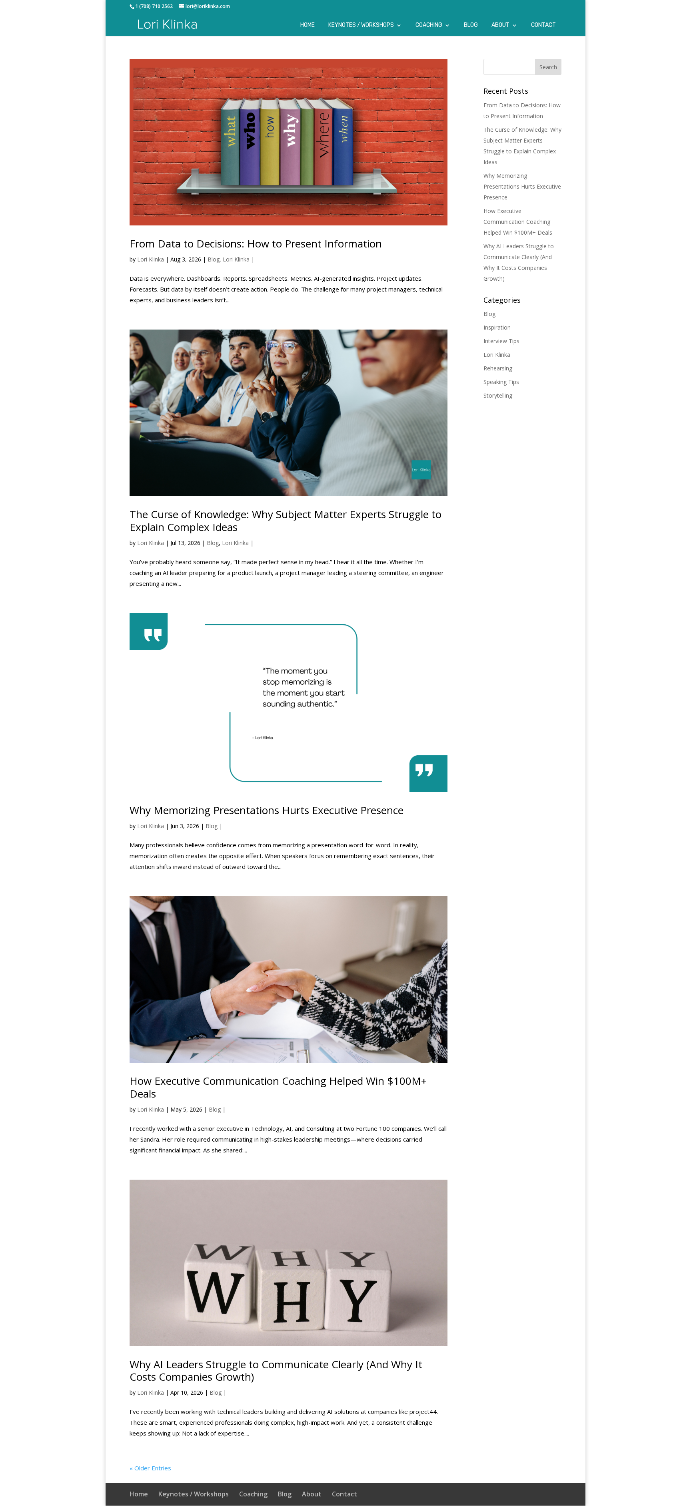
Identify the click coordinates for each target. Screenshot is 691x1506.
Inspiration (497, 327)
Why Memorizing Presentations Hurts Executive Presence (266, 810)
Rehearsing (497, 368)
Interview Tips (501, 341)
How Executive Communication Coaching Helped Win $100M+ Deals (278, 1087)
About (500, 25)
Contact (543, 25)
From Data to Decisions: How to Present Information (256, 243)
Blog (471, 25)
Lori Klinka (150, 259)
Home (307, 25)
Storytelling (497, 395)
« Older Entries (150, 1468)
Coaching (428, 25)
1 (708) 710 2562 (154, 6)
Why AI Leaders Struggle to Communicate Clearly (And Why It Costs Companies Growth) (276, 1370)
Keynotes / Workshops (361, 25)
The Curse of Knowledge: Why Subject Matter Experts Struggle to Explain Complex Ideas (285, 520)
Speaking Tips (501, 382)
